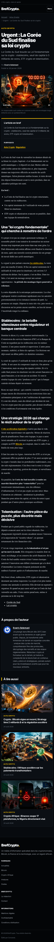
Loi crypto (12, 605)
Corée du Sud (13, 602)
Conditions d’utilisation (10, 923)
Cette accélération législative (14, 428)
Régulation (21, 147)
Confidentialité (7, 918)
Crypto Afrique (7, 875)
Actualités (5, 866)
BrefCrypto (10, 8)
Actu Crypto (14, 17)
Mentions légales (8, 913)
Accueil (4, 17)
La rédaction (6, 896)
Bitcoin (19, 443)
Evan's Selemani (11, 65)
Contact (4, 901)
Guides (4, 884)
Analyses (4, 880)
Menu (50, 9)
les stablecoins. (37, 263)
